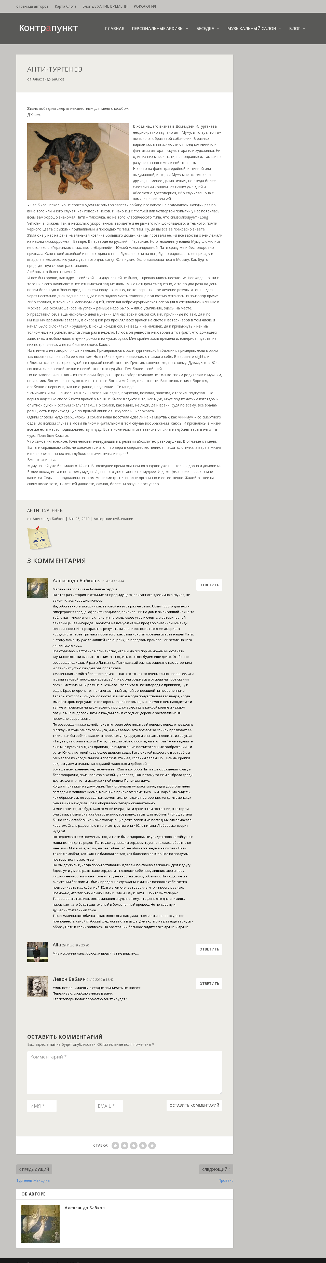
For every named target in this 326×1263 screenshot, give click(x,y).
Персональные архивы (158, 28)
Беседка (205, 28)
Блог (295, 28)
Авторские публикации (113, 518)
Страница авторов (32, 6)
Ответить (209, 584)
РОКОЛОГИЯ (145, 6)
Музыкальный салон (251, 28)
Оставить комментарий (194, 1105)
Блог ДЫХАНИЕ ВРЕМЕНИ (105, 6)
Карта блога (65, 6)
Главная (114, 28)
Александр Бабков (48, 79)
